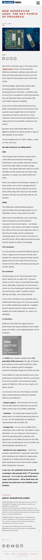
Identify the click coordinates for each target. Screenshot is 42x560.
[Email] (15, 59)
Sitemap (7, 554)
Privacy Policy (34, 554)
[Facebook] (7, 59)
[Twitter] (11, 59)
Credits (13, 554)
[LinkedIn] (3, 59)
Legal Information (22, 554)
